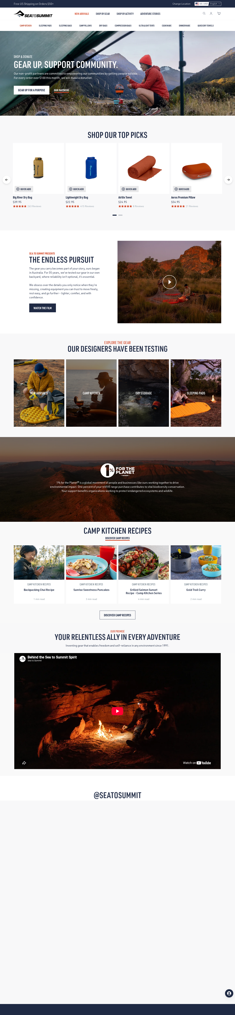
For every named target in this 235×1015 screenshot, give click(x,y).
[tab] (115, 215)
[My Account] (211, 14)
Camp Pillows (85, 25)
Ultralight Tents (146, 25)
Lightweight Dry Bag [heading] (77, 197)
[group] (39, 574)
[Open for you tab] (229, 993)
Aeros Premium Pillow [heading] (183, 197)
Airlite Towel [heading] (125, 197)
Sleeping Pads (45, 25)
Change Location (181, 3)
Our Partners (61, 90)
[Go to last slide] (7, 180)
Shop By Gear (103, 13)
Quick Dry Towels (206, 25)
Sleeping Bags (65, 25)
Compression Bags (123, 25)
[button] (208, 4)
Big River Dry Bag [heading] (22, 197)
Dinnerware (184, 25)
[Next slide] (228, 180)
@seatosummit (117, 795)
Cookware (167, 25)
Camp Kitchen (25, 25)
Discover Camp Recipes (117, 538)
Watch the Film (43, 308)
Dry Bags (103, 25)
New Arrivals (82, 13)
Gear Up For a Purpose (31, 90)
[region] (117, 180)
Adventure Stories (150, 13)
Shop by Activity (125, 13)
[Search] (204, 14)
